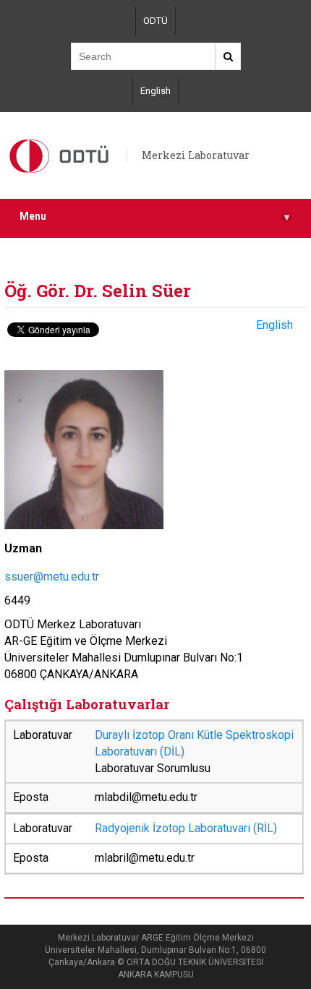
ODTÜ (155, 20)
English (155, 90)
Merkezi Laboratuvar (196, 155)
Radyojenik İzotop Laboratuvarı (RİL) (186, 828)
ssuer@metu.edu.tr (51, 576)
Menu (154, 216)
